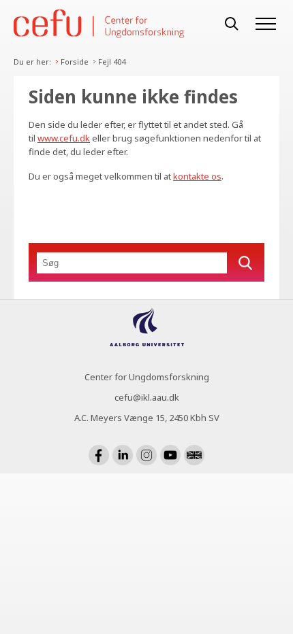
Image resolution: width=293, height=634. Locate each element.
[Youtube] (170, 455)
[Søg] (231, 24)
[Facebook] (99, 455)
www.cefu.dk (63, 138)
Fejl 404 (111, 61)
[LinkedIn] (122, 455)
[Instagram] (146, 455)
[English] (194, 455)
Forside (75, 61)
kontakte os (197, 176)
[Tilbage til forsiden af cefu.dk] (112, 24)
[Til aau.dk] (147, 342)
